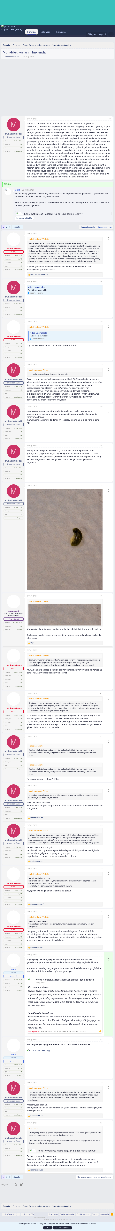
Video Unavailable (36, 287)
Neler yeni (45, 32)
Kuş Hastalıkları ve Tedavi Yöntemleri (71, 1031)
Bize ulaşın (53, 1214)
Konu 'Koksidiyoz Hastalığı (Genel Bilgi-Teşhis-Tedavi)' (53, 213)
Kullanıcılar (61, 32)
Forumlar (31, 32)
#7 (102, 446)
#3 (102, 282)
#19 (101, 1083)
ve (40, 275)
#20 (101, 1123)
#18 (101, 1040)
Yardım (95, 1214)
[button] (52, 31)
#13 (101, 785)
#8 (102, 485)
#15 (101, 868)
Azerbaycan (18, 151)
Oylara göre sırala (105, 227)
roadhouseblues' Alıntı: (38, 370)
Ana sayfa (104, 1214)
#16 (101, 912)
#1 (110, 119)
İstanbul (19, 990)
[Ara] (111, 34)
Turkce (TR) (28, 1214)
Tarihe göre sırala (88, 227)
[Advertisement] (57, 68)
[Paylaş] (107, 119)
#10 (101, 650)
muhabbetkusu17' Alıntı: (38, 239)
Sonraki (16, 227)
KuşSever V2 (10, 1214)
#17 (101, 955)
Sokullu (19, 629)
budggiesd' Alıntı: (35, 746)
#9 (102, 596)
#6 (102, 406)
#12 (101, 736)
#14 (101, 825)
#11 (101, 693)
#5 (102, 364)
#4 (102, 321)
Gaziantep (18, 269)
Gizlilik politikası (83, 1214)
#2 (102, 234)
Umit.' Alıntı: (33, 1128)
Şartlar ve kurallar (67, 1214)
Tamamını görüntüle (24, 218)
